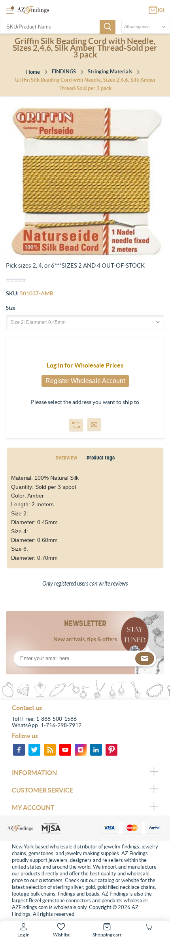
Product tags (101, 457)
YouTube (65, 750)
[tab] (66, 457)
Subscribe (144, 658)
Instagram (81, 750)
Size (10, 308)
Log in (23, 934)
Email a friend (94, 424)
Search (107, 27)
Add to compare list (76, 425)
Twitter (34, 750)
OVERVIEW (66, 457)
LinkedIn (96, 750)
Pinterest (111, 750)
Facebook (19, 750)
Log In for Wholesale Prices (85, 365)
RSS (50, 750)
